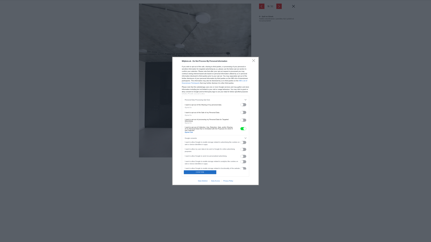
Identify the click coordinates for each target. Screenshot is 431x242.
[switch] (243, 104)
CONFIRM (200, 172)
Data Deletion (203, 181)
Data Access (215, 181)
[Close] (254, 61)
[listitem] (215, 100)
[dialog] (215, 121)
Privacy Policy (228, 181)
